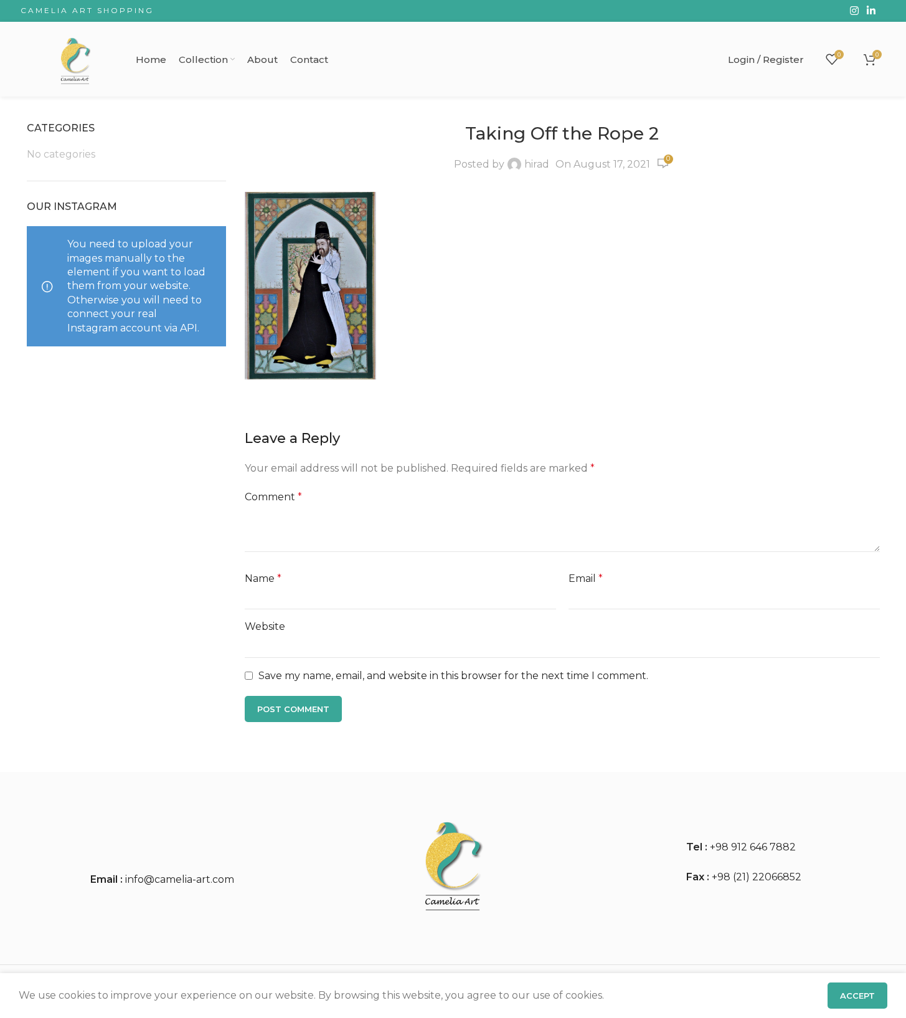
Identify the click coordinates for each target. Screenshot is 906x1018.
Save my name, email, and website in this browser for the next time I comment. (453, 676)
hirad (536, 164)
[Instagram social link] (854, 11)
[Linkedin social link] (870, 11)
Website (265, 626)
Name (263, 578)
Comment (273, 497)
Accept (857, 996)
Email (586, 578)
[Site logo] (75, 58)
